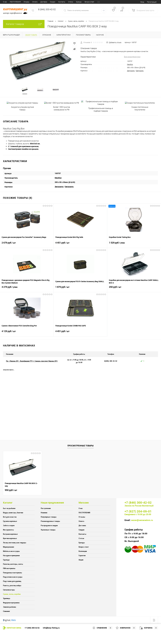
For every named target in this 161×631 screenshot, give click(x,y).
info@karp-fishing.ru (51, 628)
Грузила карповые (10, 521)
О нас (5, 2)
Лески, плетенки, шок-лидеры (14, 542)
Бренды (79, 2)
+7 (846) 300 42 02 (32, 628)
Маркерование (8, 547)
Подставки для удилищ (12, 581)
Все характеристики (132, 57)
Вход (142, 2)
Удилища (6, 598)
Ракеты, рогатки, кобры (12, 585)
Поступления (46, 508)
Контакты (61, 2)
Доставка (43, 2)
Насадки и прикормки (11, 555)
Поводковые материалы (12, 572)
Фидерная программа (11, 602)
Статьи (70, 2)
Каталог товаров (15, 24)
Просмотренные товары (80, 445)
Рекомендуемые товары (50, 521)
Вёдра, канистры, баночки (13, 512)
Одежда (6, 560)
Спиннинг (6, 611)
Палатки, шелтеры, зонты (13, 564)
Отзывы (26, 2)
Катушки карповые (10, 534)
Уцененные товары (48, 530)
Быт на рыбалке (9, 508)
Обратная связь (13, 628)
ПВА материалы (9, 568)
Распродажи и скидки (49, 525)
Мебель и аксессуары (11, 551)
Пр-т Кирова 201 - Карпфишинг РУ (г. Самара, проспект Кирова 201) (32, 361)
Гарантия (82, 555)
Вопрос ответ (89, 2)
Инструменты (8, 530)
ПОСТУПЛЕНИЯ (15, 2)
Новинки (44, 512)
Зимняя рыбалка (9, 607)
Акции (81, 560)
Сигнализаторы (9, 590)
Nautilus (130, 64)
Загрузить (131, 71)
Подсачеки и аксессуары (12, 577)
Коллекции (83, 551)
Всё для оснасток (9, 517)
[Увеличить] (40, 60)
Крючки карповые (10, 538)
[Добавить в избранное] (74, 43)
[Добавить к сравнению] (74, 49)
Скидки (52, 2)
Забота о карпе (9, 525)
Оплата (34, 2)
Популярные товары (48, 517)
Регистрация (151, 2)
